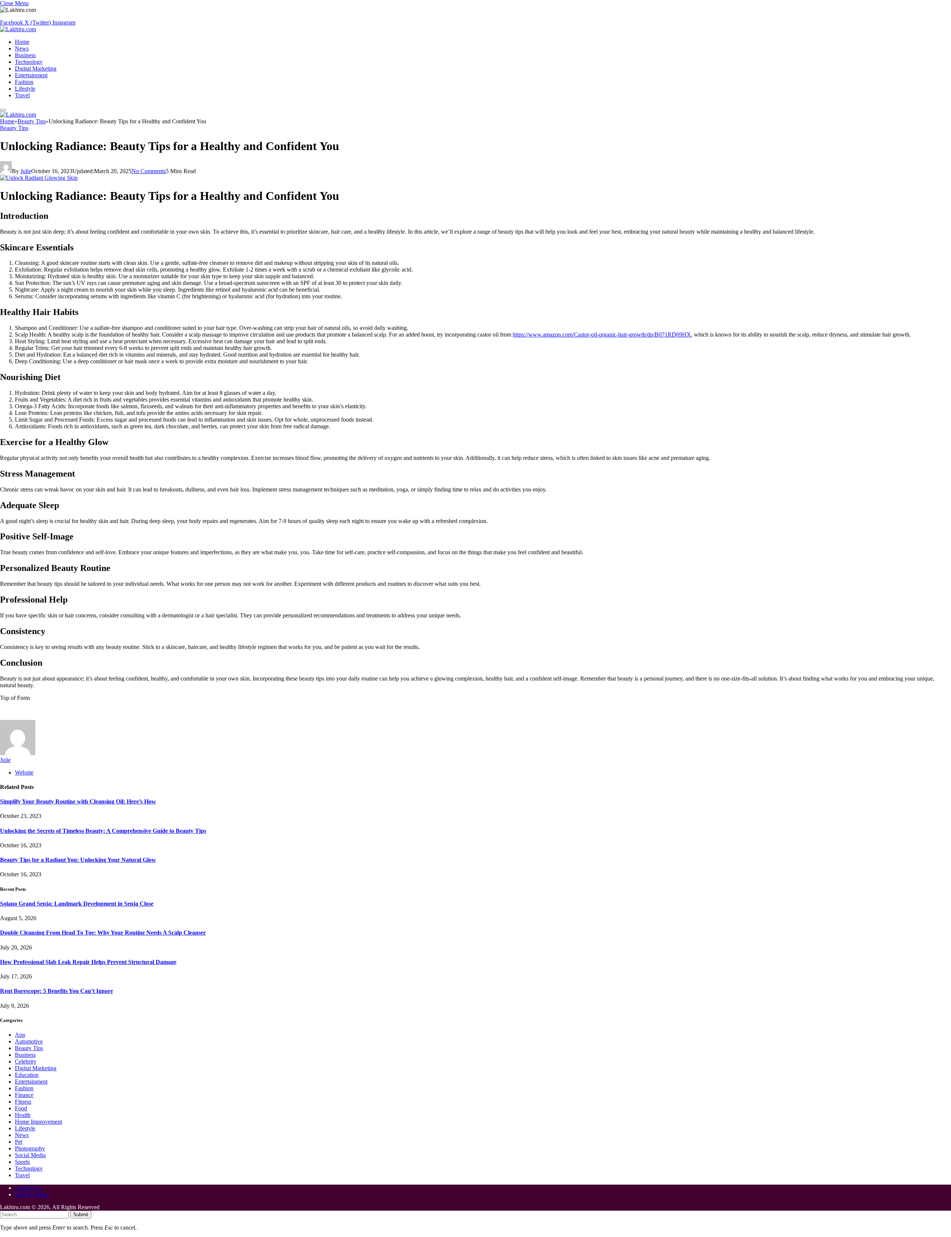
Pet (18, 1142)
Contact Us (28, 1188)
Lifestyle (25, 88)
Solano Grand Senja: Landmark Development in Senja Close (76, 903)
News (22, 48)
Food (21, 1108)
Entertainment (31, 75)
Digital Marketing (35, 68)
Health (22, 1115)
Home (22, 42)
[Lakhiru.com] (18, 29)
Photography (30, 1148)
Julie (25, 171)
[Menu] (3, 110)
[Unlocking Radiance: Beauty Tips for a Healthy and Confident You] (39, 178)
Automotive (29, 1041)
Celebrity (25, 1061)
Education (27, 1075)
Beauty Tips (14, 128)
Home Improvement (38, 1122)
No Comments (149, 171)
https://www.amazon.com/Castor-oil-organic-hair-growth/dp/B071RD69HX (602, 334)
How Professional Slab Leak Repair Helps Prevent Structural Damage (88, 962)
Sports (22, 1162)
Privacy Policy (32, 1194)
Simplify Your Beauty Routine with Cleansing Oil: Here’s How (78, 801)
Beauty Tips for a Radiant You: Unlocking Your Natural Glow (78, 860)
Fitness (23, 1101)
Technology (29, 62)
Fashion (24, 82)
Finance (24, 1095)
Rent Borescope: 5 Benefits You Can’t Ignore (56, 991)
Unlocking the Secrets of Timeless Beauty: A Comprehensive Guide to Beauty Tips (103, 831)
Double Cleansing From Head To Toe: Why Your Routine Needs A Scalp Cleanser (103, 932)
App (20, 1035)
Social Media (30, 1155)
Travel (22, 95)
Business (25, 55)
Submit (80, 1214)
